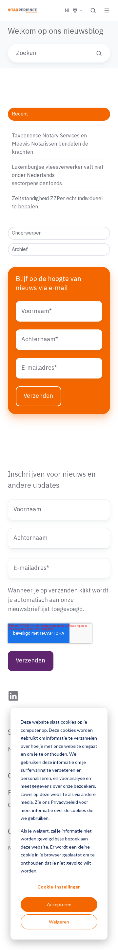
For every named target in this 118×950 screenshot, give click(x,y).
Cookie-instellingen (59, 886)
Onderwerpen (27, 233)
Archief (20, 249)
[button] (93, 10)
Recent (20, 114)
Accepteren (59, 904)
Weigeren (59, 921)
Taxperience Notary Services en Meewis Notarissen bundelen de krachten (50, 144)
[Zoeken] (99, 53)
